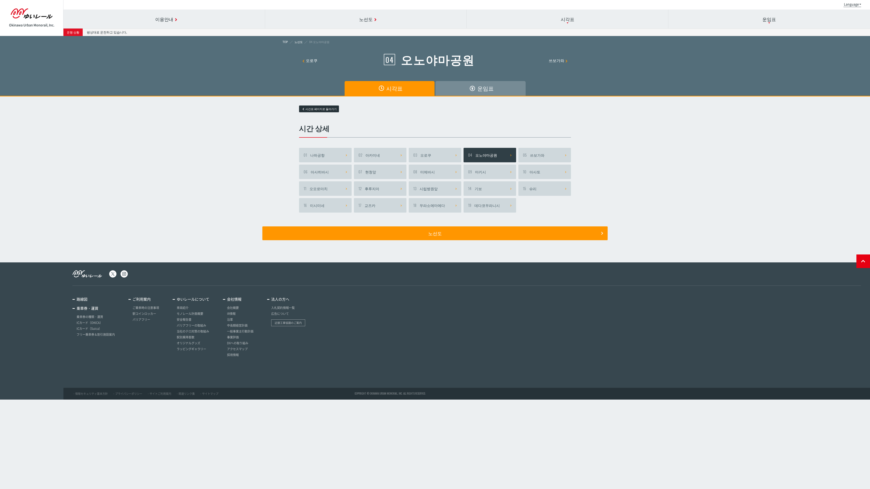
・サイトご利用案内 (159, 394)
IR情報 (231, 313)
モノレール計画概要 (190, 313)
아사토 (531, 172)
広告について (280, 313)
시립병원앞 (425, 188)
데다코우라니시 (484, 205)
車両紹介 (182, 307)
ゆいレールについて (193, 299)
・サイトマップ (208, 394)
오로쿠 (311, 60)
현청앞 (367, 172)
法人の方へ (280, 299)
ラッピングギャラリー (191, 349)
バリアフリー (141, 319)
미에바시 (424, 172)
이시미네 (314, 205)
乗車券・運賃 (87, 308)
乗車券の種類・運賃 (90, 316)
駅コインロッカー (144, 313)
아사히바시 (316, 172)
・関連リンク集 (185, 394)
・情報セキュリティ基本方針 (90, 394)
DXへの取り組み (237, 343)
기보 (475, 188)
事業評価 (233, 337)
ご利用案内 (142, 299)
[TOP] (285, 42)
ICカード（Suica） (89, 328)
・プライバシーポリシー (127, 394)
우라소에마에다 (429, 205)
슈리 (529, 188)
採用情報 (233, 354)
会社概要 (233, 307)
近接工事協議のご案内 (288, 323)
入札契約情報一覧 (283, 307)
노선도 (435, 233)
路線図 (82, 299)
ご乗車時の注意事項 (146, 307)
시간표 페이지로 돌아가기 (321, 109)
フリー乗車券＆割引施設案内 (96, 334)
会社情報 (234, 299)
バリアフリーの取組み (191, 325)
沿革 (230, 319)
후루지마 (368, 188)
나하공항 (314, 155)
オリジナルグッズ (188, 343)
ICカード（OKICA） (90, 322)
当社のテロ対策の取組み (193, 331)
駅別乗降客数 (185, 337)
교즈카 (366, 205)
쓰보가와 (556, 60)
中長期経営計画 (237, 325)
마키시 (477, 172)
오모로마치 (316, 188)
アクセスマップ (237, 349)
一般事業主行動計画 (240, 331)
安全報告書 (184, 319)
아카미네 (369, 155)
